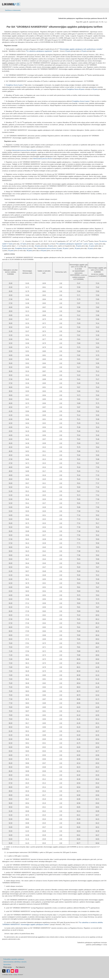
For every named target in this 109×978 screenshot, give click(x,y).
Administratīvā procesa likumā (42, 158)
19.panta (67, 51)
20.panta (84, 51)
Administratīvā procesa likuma (21, 150)
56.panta (77, 248)
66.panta (29, 250)
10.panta (37, 246)
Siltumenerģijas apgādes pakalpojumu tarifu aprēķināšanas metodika (81, 49)
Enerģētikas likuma (12, 85)
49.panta (95, 89)
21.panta (91, 246)
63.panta (90, 248)
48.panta (81, 89)
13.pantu (59, 248)
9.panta (4, 246)
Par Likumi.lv (20, 967)
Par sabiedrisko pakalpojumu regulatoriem (39, 51)
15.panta (23, 244)
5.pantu (91, 244)
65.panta (11, 250)
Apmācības (7, 964)
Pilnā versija (7, 967)
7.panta (96, 244)
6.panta (20, 85)
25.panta (4, 248)
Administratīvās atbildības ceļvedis (15, 962)
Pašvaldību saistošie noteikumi (13, 959)
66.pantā (33, 150)
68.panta (44, 250)
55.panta (65, 248)
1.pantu (85, 244)
